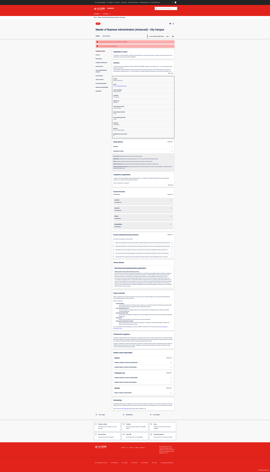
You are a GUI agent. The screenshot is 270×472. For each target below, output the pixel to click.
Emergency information (102, 462)
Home (95, 17)
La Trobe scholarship (124, 408)
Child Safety (115, 462)
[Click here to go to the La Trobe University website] (99, 9)
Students (118, 2)
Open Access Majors (101, 2)
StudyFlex (111, 2)
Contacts (126, 462)
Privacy (155, 462)
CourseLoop (266, 470)
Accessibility (145, 462)
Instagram (142, 447)
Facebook (123, 447)
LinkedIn (136, 447)
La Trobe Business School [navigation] (120, 86)
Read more (170, 73)
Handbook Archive (145, 2)
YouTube (131, 447)
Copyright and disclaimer (167, 462)
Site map (135, 462)
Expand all (170, 141)
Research (125, 2)
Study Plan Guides (134, 2)
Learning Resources (155, 2)
